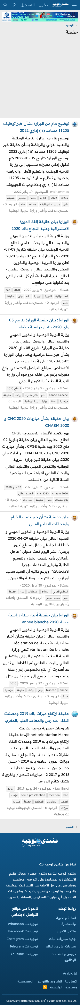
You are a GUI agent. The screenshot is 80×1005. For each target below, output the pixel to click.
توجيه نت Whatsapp (23, 924)
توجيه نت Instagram (22, 939)
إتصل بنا (71, 981)
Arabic (68, 973)
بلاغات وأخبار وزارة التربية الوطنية (33, 210)
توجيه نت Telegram (24, 946)
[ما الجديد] (14, 5)
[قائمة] (74, 5)
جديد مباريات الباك (62, 939)
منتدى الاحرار (66, 931)
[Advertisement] (40, 78)
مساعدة (71, 987)
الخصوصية (25, 981)
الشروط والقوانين (49, 981)
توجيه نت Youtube (24, 954)
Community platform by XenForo (41, 1000)
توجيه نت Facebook (23, 931)
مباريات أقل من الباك (61, 946)
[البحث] (5, 5)
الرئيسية (56, 987)
